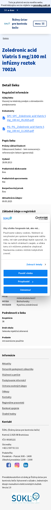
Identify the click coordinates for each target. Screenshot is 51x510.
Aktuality (6, 363)
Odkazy (5, 391)
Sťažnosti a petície (11, 374)
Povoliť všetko (25, 273)
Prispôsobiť (24, 281)
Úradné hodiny (9, 413)
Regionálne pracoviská (13, 402)
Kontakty (6, 396)
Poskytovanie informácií (14, 380)
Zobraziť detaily (34, 264)
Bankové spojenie (10, 408)
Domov (6, 38)
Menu (40, 23)
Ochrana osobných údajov (14, 385)
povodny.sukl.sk (41, 5)
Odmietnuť (25, 290)
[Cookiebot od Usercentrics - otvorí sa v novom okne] (36, 218)
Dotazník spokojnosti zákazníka (17, 369)
